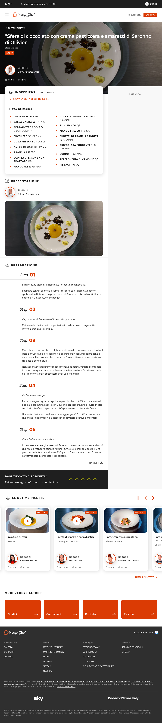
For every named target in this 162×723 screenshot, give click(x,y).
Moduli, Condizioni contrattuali (52, 681)
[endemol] (123, 698)
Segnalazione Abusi (66, 686)
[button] (95, 479)
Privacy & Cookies (76, 681)
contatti (20, 684)
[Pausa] (138, 498)
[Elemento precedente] (145, 498)
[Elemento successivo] (153, 498)
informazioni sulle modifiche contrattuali (106, 681)
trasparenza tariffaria (142, 681)
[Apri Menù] (9, 15)
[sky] (38, 698)
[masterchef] (25, 14)
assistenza (9, 684)
